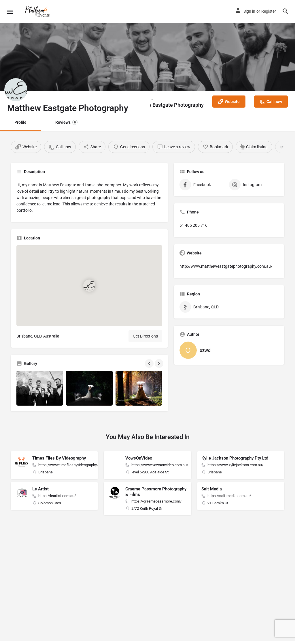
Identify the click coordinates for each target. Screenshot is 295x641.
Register (268, 11)
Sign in (249, 11)
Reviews (65, 122)
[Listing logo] (15, 89)
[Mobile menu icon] (10, 11)
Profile (20, 122)
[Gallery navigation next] (159, 363)
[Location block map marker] (89, 286)
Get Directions (145, 336)
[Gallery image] (39, 388)
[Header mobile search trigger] (285, 11)
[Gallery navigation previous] (150, 363)
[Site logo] (38, 11)
